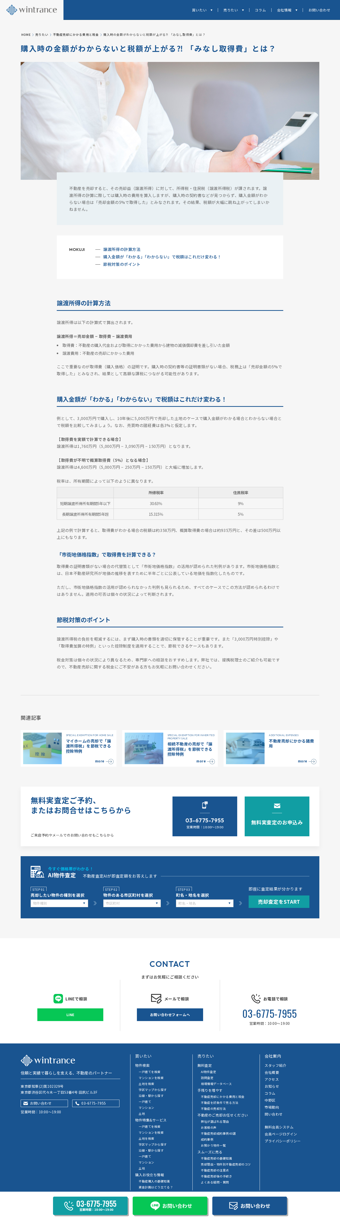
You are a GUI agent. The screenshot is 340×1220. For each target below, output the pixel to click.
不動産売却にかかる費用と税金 (76, 34)
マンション (146, 1107)
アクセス (272, 1079)
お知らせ (272, 1086)
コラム (260, 9)
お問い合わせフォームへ (170, 1014)
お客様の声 (209, 1127)
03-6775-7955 (269, 1013)
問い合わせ (274, 1114)
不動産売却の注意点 (215, 1170)
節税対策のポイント (122, 264)
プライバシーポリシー (283, 1140)
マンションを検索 (151, 1078)
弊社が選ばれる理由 (215, 1121)
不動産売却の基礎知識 (216, 1158)
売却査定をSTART (279, 901)
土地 (142, 1113)
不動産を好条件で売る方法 (219, 1102)
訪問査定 (207, 1078)
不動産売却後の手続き (216, 1176)
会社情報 (284, 9)
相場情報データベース (216, 1083)
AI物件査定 (208, 1072)
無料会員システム (279, 1127)
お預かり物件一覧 (213, 1145)
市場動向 (272, 1107)
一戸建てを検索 (150, 1072)
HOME (26, 34)
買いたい (199, 9)
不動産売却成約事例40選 (218, 1133)
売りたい (231, 9)
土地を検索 (146, 1083)
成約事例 (207, 1139)
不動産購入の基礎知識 (154, 1181)
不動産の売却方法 (213, 1108)
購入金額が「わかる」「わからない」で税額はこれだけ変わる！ (162, 257)
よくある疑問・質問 (215, 1182)
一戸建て (145, 1101)
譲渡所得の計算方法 (122, 249)
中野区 (270, 1100)
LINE (70, 1014)
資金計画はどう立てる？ (156, 1187)
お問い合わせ (319, 9)
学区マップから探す (153, 1089)
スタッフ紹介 (275, 1065)
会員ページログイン (281, 1133)
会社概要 (272, 1072)
